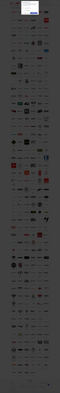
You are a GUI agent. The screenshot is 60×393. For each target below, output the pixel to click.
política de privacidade (26, 5)
